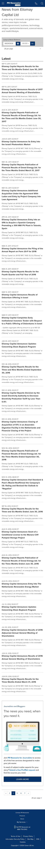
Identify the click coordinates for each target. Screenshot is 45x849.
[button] (18, 44)
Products (22, 816)
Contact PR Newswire (22, 813)
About (22, 819)
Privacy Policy (28, 836)
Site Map (30, 839)
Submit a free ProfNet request (22, 770)
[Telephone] (36, 3)
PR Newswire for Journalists (20, 757)
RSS (37, 839)
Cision (26, 845)
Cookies (23, 842)
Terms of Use (15, 836)
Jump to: (12, 40)
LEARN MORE (22, 779)
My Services (21, 822)
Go (32, 43)
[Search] (42, 3)
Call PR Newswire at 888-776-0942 (23, 828)
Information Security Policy (15, 839)
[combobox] (25, 44)
